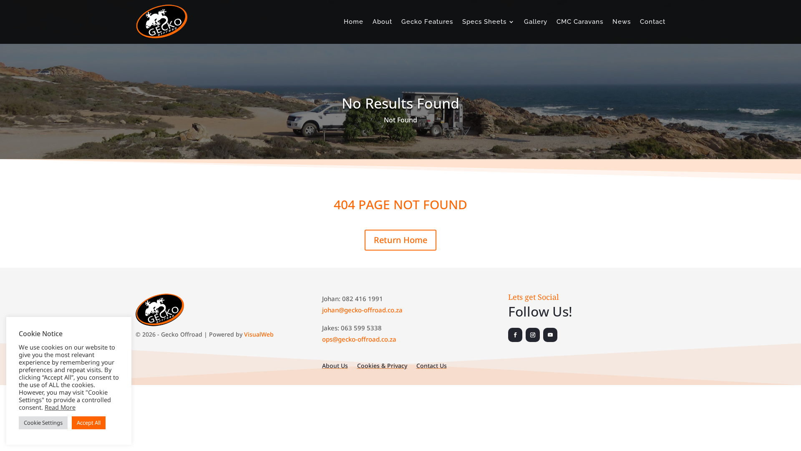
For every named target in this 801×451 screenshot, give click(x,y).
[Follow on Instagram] (533, 335)
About (382, 21)
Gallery (535, 21)
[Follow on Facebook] (515, 335)
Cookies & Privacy (382, 366)
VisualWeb (259, 334)
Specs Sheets (484, 21)
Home (353, 21)
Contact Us (431, 366)
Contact (652, 21)
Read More (60, 407)
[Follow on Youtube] (550, 335)
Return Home (400, 240)
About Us (335, 366)
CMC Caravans (580, 21)
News (621, 21)
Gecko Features (427, 21)
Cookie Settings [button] (43, 422)
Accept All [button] (89, 422)
